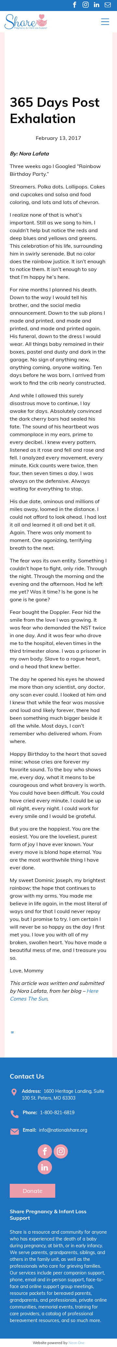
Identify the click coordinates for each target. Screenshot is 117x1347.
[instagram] (85, 5)
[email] (107, 5)
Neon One (76, 1343)
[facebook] (74, 5)
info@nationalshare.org (63, 1130)
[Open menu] (105, 21)
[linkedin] (96, 5)
